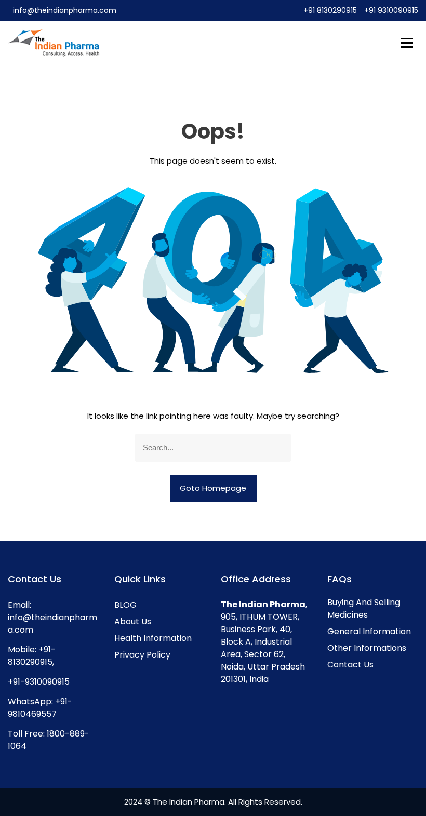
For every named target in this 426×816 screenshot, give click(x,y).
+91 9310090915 (391, 10)
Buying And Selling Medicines (363, 608)
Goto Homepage (213, 488)
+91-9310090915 (39, 682)
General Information (369, 631)
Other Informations (366, 648)
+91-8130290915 (32, 656)
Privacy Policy (142, 655)
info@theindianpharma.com (64, 10)
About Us (132, 621)
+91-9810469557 (40, 707)
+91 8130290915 (331, 10)
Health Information (153, 638)
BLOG (125, 605)
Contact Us (350, 665)
